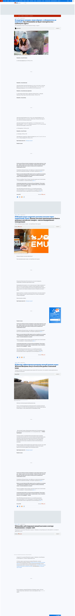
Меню (1, 1)
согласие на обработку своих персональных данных (54, 321)
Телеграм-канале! (29, 140)
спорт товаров (19, 567)
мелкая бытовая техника (41, 565)
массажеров (41, 566)
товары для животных (21, 566)
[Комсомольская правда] (18, 3)
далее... (41, 171)
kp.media (44, 194)
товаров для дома (34, 562)
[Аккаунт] (73, 1)
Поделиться (58, 28)
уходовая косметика (28, 566)
